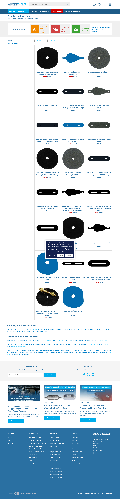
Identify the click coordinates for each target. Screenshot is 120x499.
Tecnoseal (75, 438)
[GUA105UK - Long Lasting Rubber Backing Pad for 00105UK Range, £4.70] (47, 158)
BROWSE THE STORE (16, 11)
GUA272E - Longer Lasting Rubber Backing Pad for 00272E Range (73, 107)
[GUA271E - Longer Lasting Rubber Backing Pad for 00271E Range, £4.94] (99, 158)
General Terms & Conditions (37, 449)
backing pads (62, 340)
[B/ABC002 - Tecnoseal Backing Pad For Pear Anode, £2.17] (99, 228)
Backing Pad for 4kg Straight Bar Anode (99, 140)
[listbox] (60, 40)
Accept (69, 255)
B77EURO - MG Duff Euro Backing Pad (73, 279)
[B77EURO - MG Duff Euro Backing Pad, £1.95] (73, 263)
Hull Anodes (54, 446)
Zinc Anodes (54, 480)
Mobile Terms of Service (36, 452)
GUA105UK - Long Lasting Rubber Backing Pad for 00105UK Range (47, 174)
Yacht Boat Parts (77, 452)
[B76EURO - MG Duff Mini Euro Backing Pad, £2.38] (47, 228)
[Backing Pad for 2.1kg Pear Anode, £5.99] (99, 91)
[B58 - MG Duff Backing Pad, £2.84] (73, 297)
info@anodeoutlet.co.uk (19, 346)
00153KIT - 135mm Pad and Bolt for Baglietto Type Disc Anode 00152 (47, 313)
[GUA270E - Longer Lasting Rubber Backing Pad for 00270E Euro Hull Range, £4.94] (99, 192)
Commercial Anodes (72, 11)
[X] (88, 374)
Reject (60, 255)
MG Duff (74, 440)
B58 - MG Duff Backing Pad (73, 311)
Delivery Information (35, 446)
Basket (10, 438)
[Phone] (94, 4)
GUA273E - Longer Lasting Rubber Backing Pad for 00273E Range (47, 140)
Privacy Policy (33, 454)
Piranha (74, 449)
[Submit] (68, 4)
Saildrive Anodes (55, 457)
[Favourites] (47, 65)
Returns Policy (33, 457)
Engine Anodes (54, 440)
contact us (92, 344)
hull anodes (33, 329)
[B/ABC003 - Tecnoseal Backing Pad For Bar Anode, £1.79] (47, 192)
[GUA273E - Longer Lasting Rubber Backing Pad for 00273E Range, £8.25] (47, 125)
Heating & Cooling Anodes (58, 443)
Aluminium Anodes (56, 474)
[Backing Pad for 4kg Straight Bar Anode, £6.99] (99, 125)
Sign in (10, 440)
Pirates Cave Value (77, 457)
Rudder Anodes (55, 454)
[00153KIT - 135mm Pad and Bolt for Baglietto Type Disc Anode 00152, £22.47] (47, 297)
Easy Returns (44, 11)
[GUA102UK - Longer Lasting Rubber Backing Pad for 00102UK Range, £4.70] (73, 228)
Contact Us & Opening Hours (38, 443)
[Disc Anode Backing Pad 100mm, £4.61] (99, 58)
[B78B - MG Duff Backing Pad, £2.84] (47, 91)
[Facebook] (84, 374)
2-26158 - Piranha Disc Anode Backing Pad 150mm (73, 174)
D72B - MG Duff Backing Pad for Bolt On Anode (73, 140)
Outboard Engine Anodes (58, 449)
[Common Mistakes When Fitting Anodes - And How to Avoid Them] (96, 393)
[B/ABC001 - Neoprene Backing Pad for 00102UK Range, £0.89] (47, 58)
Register (10, 443)
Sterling (74, 460)
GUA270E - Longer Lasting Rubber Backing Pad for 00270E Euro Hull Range (99, 208)
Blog (30, 460)
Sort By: (51, 41)
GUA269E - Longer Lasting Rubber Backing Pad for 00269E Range (99, 279)
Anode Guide (57, 11)
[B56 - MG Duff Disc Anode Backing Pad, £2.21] (47, 263)
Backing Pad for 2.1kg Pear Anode (99, 107)
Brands (34, 11)
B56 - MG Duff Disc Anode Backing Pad (47, 279)
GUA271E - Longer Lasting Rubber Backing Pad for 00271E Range (99, 174)
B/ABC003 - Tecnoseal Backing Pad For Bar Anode (47, 207)
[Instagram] (93, 374)
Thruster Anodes (55, 466)
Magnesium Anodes (56, 477)
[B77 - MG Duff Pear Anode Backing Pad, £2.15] (73, 58)
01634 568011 (106, 344)
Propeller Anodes (55, 452)
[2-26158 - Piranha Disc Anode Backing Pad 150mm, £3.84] (73, 158)
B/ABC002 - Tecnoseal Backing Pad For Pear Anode (99, 243)
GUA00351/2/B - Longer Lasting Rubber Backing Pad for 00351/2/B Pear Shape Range (73, 208)
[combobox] (47, 4)
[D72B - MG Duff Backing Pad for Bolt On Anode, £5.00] (73, 125)
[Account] (104, 4)
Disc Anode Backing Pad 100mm (99, 72)
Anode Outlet (76, 443)
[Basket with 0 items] (109, 4)
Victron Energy (76, 463)
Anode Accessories (56, 471)
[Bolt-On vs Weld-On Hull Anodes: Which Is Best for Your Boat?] (60, 393)
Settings (52, 255)
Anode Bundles (55, 438)
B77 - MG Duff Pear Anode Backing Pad (73, 73)
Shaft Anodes (54, 460)
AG (72, 446)
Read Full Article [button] (16, 421)
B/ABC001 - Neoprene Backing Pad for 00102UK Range (47, 73)
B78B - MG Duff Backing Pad (47, 105)
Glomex (74, 454)
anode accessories (44, 340)
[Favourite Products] (99, 4)
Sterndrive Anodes (55, 463)
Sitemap (31, 463)
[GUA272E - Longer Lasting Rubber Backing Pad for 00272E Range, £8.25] (73, 91)
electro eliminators (102, 340)
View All (74, 466)
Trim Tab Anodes (55, 468)
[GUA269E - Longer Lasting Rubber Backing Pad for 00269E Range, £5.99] (99, 263)
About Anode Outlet (35, 438)
